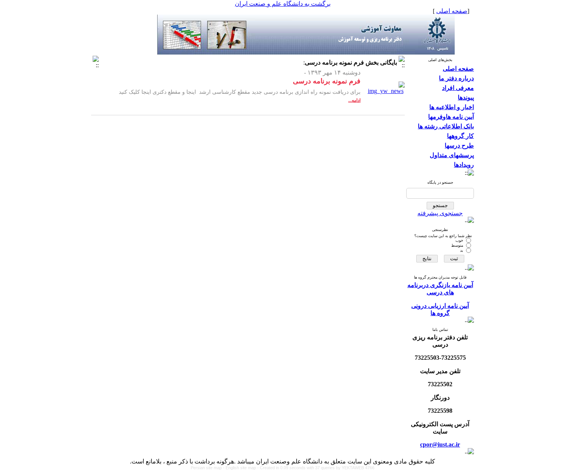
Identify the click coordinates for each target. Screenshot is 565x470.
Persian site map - (208, 467)
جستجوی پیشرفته (440, 213)
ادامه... (354, 100)
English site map (241, 467)
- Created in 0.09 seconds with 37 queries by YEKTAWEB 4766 (315, 467)
